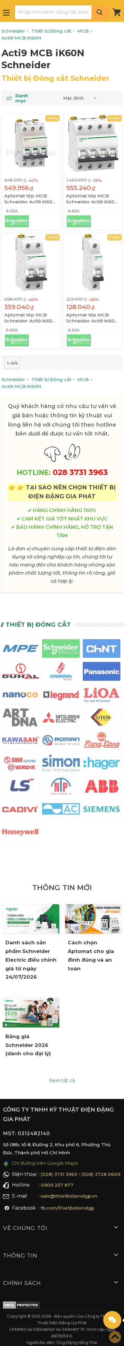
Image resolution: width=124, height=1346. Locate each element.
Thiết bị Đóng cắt (38, 624)
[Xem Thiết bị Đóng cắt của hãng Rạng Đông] (101, 741)
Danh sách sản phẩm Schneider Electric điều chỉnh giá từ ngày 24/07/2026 (31, 960)
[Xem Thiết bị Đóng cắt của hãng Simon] (61, 764)
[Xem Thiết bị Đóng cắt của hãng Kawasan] (20, 741)
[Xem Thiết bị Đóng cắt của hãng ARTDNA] (20, 718)
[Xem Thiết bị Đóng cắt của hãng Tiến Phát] (61, 787)
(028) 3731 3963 (59, 1174)
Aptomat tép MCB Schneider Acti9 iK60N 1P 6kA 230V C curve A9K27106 (92, 318)
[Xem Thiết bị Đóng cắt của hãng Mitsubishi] (61, 718)
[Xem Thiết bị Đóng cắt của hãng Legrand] (61, 695)
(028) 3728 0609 (100, 1174)
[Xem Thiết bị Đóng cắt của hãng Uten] (101, 718)
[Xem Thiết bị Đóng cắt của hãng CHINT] (101, 649)
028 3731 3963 (80, 472)
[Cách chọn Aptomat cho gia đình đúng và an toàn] (93, 919)
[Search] (99, 12)
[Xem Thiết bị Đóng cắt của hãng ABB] (101, 787)
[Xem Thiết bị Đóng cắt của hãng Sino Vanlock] (20, 764)
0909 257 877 (57, 1185)
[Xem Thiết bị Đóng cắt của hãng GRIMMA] (61, 672)
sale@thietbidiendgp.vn (69, 1196)
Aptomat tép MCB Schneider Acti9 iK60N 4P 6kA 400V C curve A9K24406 (92, 199)
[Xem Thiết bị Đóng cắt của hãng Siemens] (101, 810)
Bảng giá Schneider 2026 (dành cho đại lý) (28, 1045)
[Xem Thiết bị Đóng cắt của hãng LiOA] (101, 695)
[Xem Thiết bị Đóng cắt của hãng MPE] (20, 649)
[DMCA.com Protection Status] (21, 1306)
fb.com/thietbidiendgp (67, 1208)
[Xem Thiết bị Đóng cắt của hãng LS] (20, 787)
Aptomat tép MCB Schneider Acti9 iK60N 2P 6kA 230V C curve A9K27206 (30, 318)
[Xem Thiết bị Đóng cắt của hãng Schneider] (61, 649)
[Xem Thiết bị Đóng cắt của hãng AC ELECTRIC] (61, 810)
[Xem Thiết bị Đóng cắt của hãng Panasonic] (101, 672)
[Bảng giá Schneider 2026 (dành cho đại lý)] (31, 1012)
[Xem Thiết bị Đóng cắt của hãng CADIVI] (20, 810)
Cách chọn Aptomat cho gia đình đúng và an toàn (91, 956)
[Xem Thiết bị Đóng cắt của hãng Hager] (101, 764)
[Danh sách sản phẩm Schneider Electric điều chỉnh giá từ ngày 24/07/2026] (31, 919)
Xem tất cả (62, 1080)
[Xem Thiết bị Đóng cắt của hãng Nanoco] (20, 695)
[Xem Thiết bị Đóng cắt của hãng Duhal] (20, 672)
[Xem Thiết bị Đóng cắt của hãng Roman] (61, 741)
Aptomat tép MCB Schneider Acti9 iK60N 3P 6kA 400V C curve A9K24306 (30, 199)
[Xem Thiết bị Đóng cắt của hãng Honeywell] (20, 833)
